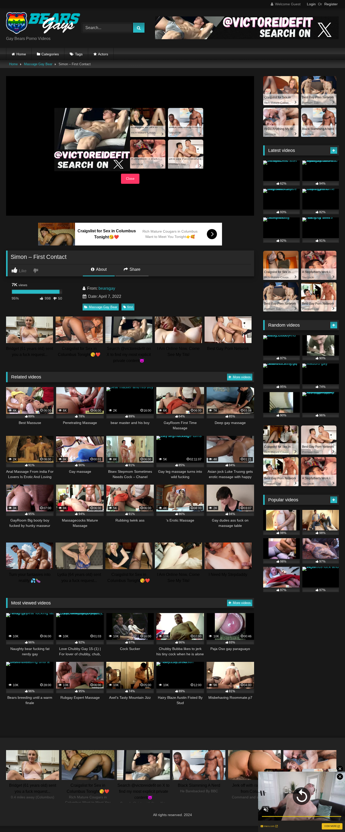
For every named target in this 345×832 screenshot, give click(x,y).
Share (134, 269)
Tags (79, 54)
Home (21, 54)
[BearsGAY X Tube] (44, 24)
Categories (50, 54)
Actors (103, 54)
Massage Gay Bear (38, 64)
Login (311, 4)
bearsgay (106, 288)
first (130, 307)
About (101, 269)
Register (331, 4)
